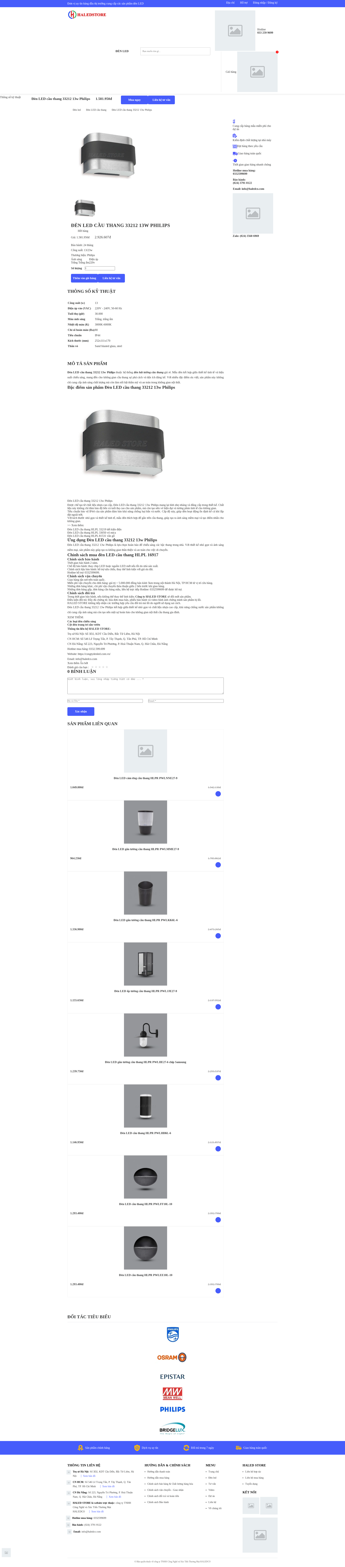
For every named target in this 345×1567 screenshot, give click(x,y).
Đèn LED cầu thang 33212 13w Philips (132, 110)
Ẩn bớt (84, 663)
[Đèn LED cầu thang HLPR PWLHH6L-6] (146, 1106)
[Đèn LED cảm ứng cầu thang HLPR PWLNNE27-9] (146, 751)
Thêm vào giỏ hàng (84, 278)
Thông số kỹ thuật (10, 97)
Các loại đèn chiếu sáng (81, 621)
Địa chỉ (230, 2)
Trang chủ (213, 1471)
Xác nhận (81, 711)
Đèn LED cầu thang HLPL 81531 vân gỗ (91, 535)
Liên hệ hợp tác (253, 1471)
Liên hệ (212, 1502)
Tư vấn (212, 1484)
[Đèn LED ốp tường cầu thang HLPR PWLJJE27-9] (146, 964)
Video (211, 1490)
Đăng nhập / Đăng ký (265, 2)
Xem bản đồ (89, 1476)
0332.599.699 (97, 648)
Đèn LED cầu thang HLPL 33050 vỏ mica (91, 532)
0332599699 (92, 572)
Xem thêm (73, 663)
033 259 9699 (265, 32)
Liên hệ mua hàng (254, 1477)
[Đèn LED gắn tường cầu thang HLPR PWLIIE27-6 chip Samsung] (146, 1035)
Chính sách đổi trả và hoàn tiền (163, 1496)
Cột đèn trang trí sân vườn (83, 624)
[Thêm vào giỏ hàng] (218, 794)
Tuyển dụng (251, 1484)
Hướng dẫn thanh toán (158, 1471)
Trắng (74, 262)
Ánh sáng (76, 259)
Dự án (211, 1496)
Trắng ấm (83, 262)
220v (92, 262)
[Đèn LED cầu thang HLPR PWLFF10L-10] (146, 1177)
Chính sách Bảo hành (158, 1502)
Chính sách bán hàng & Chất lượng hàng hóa (170, 1484)
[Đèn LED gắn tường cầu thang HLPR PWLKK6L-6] (146, 893)
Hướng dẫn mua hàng (158, 1477)
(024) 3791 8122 (92, 1525)
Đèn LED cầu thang (96, 110)
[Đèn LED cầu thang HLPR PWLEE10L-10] (146, 1248)
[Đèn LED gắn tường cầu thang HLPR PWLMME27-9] (146, 822)
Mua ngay (134, 99)
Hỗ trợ (243, 2)
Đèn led (122, 51)
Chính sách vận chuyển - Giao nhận (165, 1490)
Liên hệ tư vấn (161, 99)
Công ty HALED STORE (151, 596)
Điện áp (93, 259)
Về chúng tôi (215, 1508)
